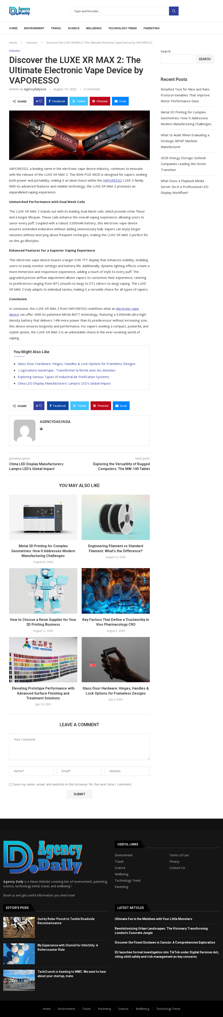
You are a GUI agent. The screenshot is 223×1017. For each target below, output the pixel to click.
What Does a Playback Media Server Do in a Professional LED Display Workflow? (184, 187)
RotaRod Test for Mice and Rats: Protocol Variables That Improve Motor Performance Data (185, 95)
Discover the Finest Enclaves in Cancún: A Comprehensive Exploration (165, 942)
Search (174, 11)
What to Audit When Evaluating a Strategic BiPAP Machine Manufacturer (185, 141)
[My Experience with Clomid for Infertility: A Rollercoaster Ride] (19, 953)
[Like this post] (40, 101)
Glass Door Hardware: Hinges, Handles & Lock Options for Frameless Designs (76, 363)
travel (56, 28)
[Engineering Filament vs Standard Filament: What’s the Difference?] (116, 517)
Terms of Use (179, 855)
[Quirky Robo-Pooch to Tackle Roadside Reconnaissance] (19, 927)
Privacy (174, 861)
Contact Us (177, 867)
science (73, 28)
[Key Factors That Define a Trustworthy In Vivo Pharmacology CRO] (116, 591)
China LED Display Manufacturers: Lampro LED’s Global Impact (64, 383)
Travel (119, 861)
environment (34, 28)
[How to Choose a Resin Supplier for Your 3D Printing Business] (43, 591)
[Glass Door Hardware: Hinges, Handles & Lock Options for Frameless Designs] (116, 660)
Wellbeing (121, 874)
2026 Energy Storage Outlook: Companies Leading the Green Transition (183, 164)
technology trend (122, 28)
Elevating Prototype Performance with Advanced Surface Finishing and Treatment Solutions (43, 693)
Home (13, 28)
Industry (31, 42)
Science (120, 867)
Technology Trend (127, 880)
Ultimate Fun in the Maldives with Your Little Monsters (153, 919)
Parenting (121, 886)
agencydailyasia (35, 89)
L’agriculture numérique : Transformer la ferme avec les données (66, 370)
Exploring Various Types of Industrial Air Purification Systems (63, 377)
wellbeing (94, 28)
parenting (152, 28)
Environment (124, 855)
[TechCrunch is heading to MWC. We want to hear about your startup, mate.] (19, 980)
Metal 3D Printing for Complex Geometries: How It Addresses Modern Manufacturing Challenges (43, 551)
